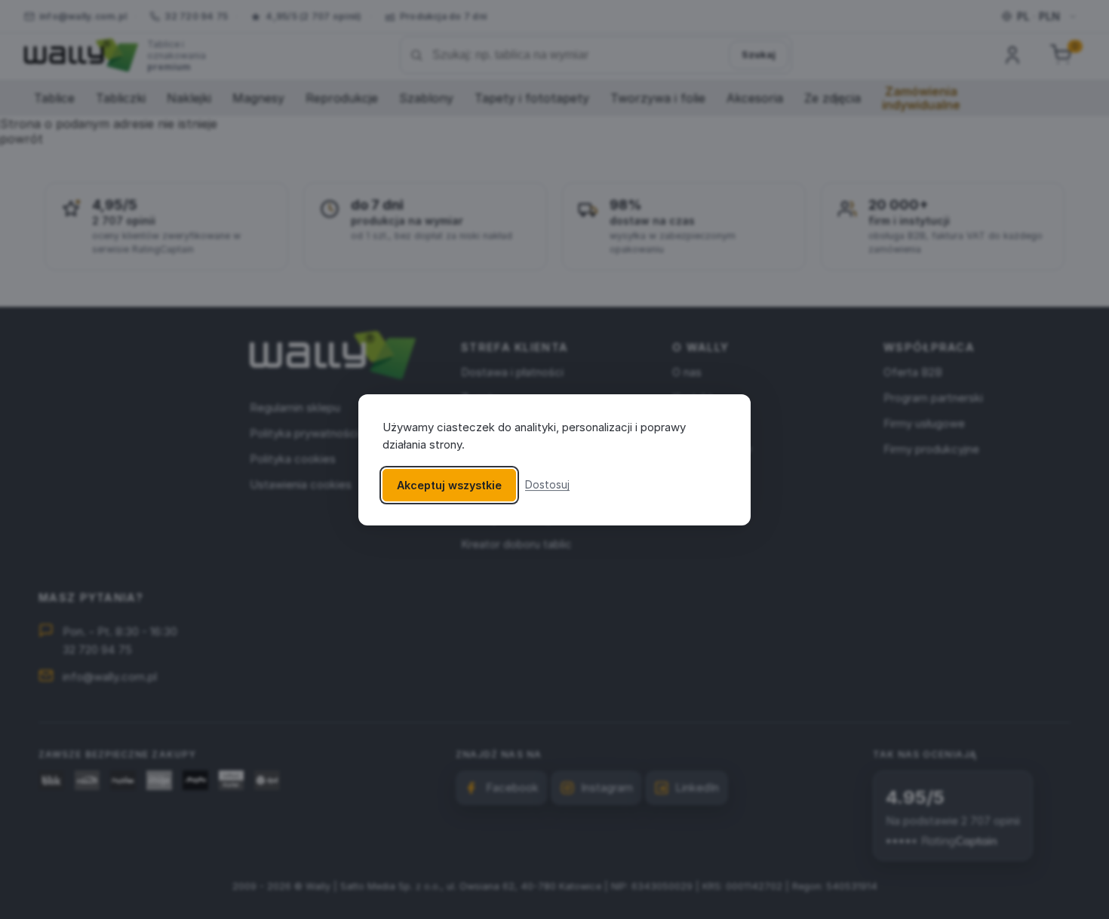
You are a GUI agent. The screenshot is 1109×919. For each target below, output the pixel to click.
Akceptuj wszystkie (449, 484)
